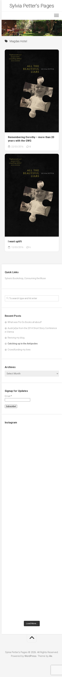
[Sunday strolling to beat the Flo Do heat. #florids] (32, 476)
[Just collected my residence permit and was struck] (32, 444)
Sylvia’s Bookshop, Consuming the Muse (25, 278)
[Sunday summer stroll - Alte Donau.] (32, 539)
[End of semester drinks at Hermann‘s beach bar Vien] (32, 508)
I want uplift (15, 241)
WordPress (30, 656)
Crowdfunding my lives (19, 349)
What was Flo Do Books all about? (25, 322)
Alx (50, 656)
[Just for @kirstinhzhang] (32, 571)
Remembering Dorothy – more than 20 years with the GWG (31, 139)
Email (8, 396)
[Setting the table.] (32, 603)
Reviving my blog (16, 337)
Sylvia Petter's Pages (32, 6)
